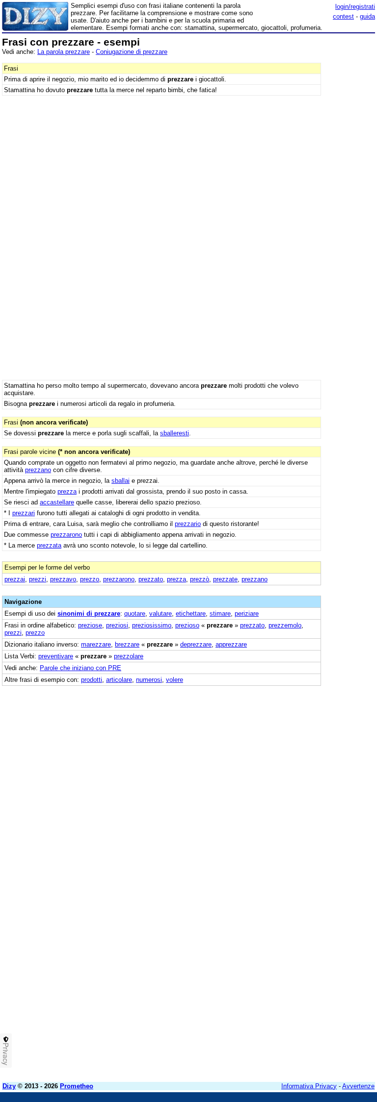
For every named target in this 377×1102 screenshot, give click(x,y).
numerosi (149, 679)
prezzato (150, 579)
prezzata (49, 545)
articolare (119, 679)
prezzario (188, 523)
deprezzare (196, 644)
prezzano (38, 470)
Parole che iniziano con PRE (80, 668)
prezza (67, 491)
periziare (247, 613)
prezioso (187, 625)
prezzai (14, 579)
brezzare (127, 644)
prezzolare (128, 656)
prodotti (91, 679)
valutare (160, 613)
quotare (134, 613)
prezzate (225, 579)
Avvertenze (358, 1086)
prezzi (37, 579)
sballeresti (174, 433)
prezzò (199, 579)
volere (174, 679)
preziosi (117, 625)
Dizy (9, 1086)
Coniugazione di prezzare (131, 51)
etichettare (191, 613)
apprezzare (231, 644)
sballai (120, 480)
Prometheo (76, 1086)
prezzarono (66, 534)
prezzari (23, 513)
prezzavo (63, 579)
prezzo (89, 579)
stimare (220, 613)
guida (367, 16)
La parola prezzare (63, 51)
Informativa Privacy (309, 1086)
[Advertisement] (301, 747)
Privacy (6, 1054)
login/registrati (355, 6)
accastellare (57, 502)
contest (343, 16)
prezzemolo (285, 625)
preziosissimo (151, 625)
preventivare (55, 656)
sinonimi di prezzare (88, 613)
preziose (90, 625)
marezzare (96, 644)
